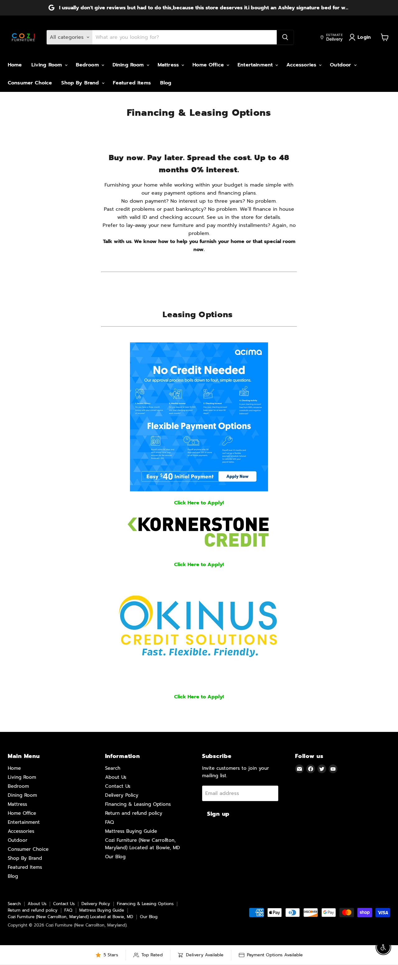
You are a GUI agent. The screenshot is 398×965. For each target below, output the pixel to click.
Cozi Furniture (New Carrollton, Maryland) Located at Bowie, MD (70, 917)
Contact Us (117, 786)
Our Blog (115, 856)
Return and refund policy (133, 813)
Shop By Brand (81, 83)
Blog (166, 83)
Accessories (302, 65)
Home (15, 65)
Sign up (218, 813)
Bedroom (88, 65)
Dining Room (129, 65)
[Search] (285, 37)
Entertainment (256, 65)
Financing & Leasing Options (138, 804)
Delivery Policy (121, 795)
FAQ (109, 822)
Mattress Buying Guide (131, 831)
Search (112, 768)
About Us (115, 777)
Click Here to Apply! (199, 503)
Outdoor (341, 65)
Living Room (47, 65)
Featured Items (132, 83)
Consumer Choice (30, 83)
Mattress (169, 65)
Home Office (209, 65)
